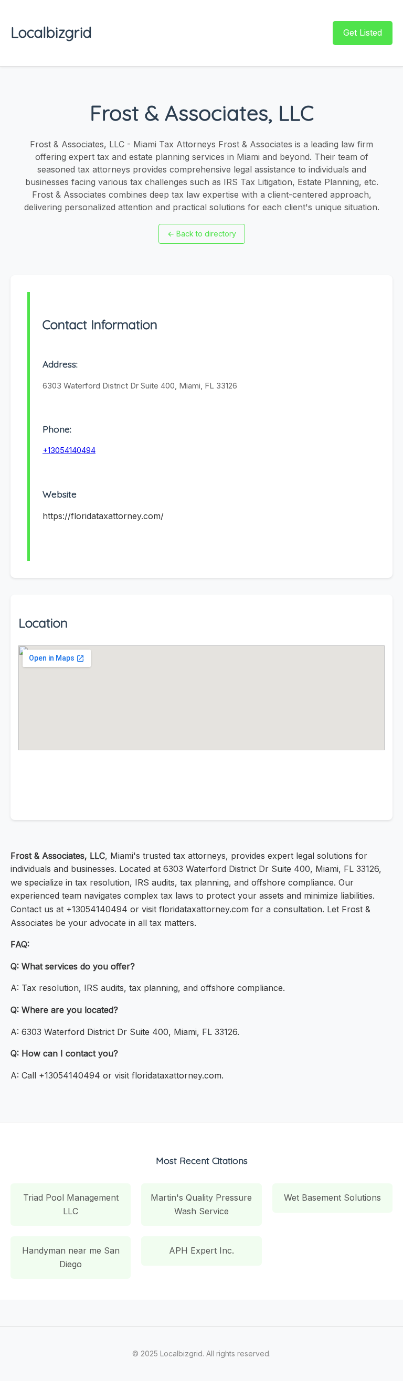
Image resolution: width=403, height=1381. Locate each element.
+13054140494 (69, 450)
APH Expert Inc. (201, 1250)
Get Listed (362, 32)
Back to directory (201, 233)
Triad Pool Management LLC (71, 1204)
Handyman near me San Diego (71, 1257)
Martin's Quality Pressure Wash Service (201, 1204)
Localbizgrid (51, 32)
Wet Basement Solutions (332, 1197)
